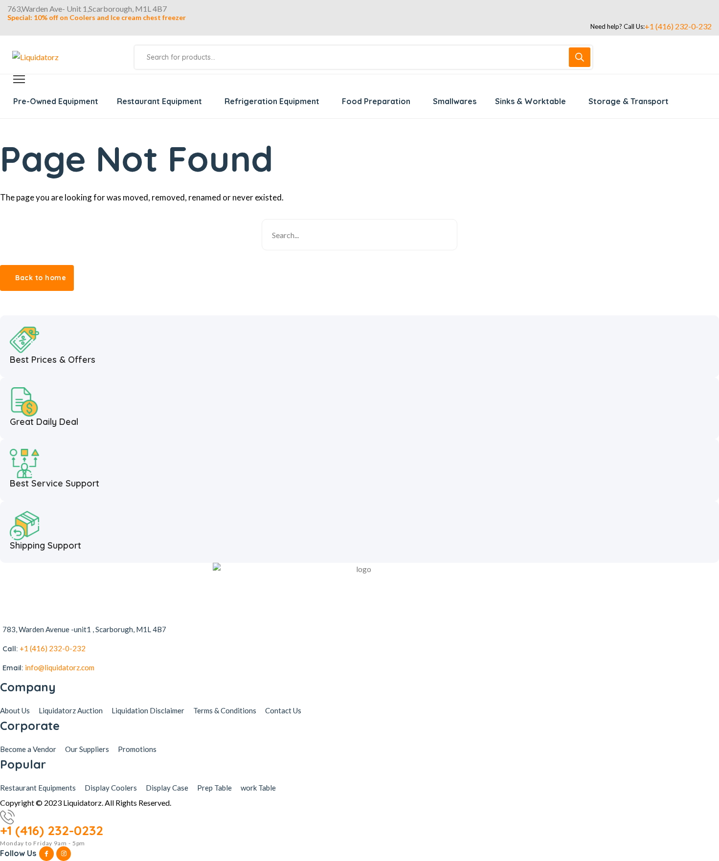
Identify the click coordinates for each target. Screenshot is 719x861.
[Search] (579, 57)
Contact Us (283, 710)
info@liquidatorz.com (59, 667)
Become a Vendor (28, 749)
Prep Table (214, 787)
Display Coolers (111, 787)
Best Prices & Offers (52, 359)
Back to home (40, 277)
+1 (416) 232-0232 (51, 830)
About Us (15, 710)
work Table (258, 787)
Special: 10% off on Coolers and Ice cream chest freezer (96, 17)
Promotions (137, 749)
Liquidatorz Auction (71, 710)
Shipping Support (45, 545)
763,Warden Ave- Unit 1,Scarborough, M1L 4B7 (87, 9)
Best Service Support (54, 483)
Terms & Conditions (224, 710)
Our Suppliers (87, 749)
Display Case (167, 787)
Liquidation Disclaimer (148, 710)
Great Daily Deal (44, 422)
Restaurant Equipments (38, 787)
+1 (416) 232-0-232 (678, 26)
